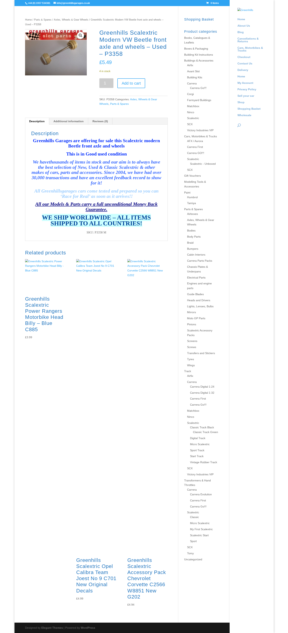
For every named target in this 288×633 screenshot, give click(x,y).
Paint (187, 192)
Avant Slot (193, 71)
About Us (243, 25)
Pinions (191, 324)
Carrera (192, 83)
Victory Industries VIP (200, 130)
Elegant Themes (52, 627)
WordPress (88, 627)
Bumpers (192, 248)
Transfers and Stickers (201, 353)
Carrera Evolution (201, 494)
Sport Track (197, 450)
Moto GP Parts (196, 318)
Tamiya (191, 203)
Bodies (191, 230)
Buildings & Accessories (198, 60)
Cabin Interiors (196, 254)
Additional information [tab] (68, 121)
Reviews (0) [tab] (100, 121)
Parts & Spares (43, 19)
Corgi (190, 94)
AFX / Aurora (195, 141)
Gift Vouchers (192, 175)
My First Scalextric (201, 529)
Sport (193, 541)
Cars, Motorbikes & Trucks (250, 49)
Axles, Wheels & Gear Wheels (71, 19)
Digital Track (197, 438)
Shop (241, 102)
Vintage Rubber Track (203, 462)
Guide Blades (195, 294)
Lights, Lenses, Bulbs (200, 306)
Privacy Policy (246, 89)
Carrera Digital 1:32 (202, 392)
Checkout (243, 57)
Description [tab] (37, 121)
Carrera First (195, 146)
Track (187, 371)
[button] (80, 35)
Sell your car (245, 95)
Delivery (242, 70)
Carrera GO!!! (195, 153)
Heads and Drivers (198, 300)
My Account (245, 82)
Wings (191, 365)
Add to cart (131, 83)
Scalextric (193, 118)
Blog (240, 32)
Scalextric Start (199, 535)
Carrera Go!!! (198, 88)
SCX (190, 124)
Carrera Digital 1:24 (202, 386)
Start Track (197, 456)
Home (241, 19)
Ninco (190, 112)
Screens (192, 341)
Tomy (190, 553)
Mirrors (191, 312)
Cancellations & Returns (248, 40)
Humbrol (192, 197)
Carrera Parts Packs (199, 260)
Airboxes (192, 213)
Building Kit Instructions (198, 54)
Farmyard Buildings (199, 100)
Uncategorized (193, 559)
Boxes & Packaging (196, 48)
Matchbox (193, 106)
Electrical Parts (196, 277)
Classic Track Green (205, 432)
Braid (190, 242)
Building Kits (194, 77)
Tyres (190, 359)
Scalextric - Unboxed (203, 163)
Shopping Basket (249, 108)
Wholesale (244, 115)
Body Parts (194, 236)
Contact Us (244, 63)
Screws (191, 347)
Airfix (190, 65)
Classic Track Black (202, 427)
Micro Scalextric (200, 444)
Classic (194, 517)
